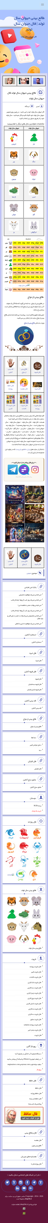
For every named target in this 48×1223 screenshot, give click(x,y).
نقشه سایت (15, 1204)
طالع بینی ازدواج (24, 370)
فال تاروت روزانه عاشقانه (32, 1024)
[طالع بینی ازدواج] (24, 336)
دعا (40, 750)
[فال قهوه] (34, 514)
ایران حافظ (26, 449)
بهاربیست (18, 449)
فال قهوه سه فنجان (34, 684)
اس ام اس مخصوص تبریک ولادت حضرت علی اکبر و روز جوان (25, 617)
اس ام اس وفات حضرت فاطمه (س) (29, 605)
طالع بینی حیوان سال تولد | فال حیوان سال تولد (29, 23)
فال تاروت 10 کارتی (10, 407)
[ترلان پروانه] (24, 81)
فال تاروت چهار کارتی (34, 993)
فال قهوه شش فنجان (34, 689)
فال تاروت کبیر (36, 971)
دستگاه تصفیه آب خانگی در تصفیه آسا (28, 1053)
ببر (14, 161)
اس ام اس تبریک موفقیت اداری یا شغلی (28, 623)
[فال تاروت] (34, 495)
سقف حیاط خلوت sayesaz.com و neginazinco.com (24, 1064)
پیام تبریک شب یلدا (34, 1104)
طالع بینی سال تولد (35, 948)
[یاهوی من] (40, 1183)
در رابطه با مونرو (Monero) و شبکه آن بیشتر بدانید (24, 1059)
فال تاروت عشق (35, 1019)
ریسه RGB (37, 805)
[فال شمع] (15, 514)
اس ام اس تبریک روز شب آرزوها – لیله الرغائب (26, 600)
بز (14, 232)
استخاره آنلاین (36, 642)
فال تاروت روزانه (37, 407)
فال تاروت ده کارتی (34, 1014)
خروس (14, 144)
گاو (34, 214)
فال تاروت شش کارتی (33, 1003)
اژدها (14, 197)
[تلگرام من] (34, 1183)
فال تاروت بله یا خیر (34, 1030)
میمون (14, 179)
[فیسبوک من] (27, 1183)
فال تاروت (37, 1035)
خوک (33, 179)
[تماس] (14, 1183)
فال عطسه (37, 1140)
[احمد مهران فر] (38, 81)
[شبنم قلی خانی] (10, 81)
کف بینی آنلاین (10, 370)
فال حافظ (38, 1088)
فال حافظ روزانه (11, 387)
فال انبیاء (37, 388)
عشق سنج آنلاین (35, 787)
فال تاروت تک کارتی (34, 982)
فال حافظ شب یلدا (35, 1098)
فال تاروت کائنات (24, 407)
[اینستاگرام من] (20, 1183)
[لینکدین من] (17, 1188)
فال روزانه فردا (36, 1164)
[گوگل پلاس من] (30, 1188)
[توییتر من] (7, 1183)
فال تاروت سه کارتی (34, 987)
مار (34, 144)
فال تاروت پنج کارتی (34, 998)
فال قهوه (38, 679)
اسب (33, 197)
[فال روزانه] (15, 495)
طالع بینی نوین (36, 1145)
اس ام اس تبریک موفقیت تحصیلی (30, 594)
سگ (33, 161)
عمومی (29, 573)
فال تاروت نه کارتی (34, 1009)
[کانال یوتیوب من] (24, 1188)
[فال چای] (34, 533)
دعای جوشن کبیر (35, 745)
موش (14, 214)
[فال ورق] (15, 533)
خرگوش (34, 232)
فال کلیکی (37, 768)
